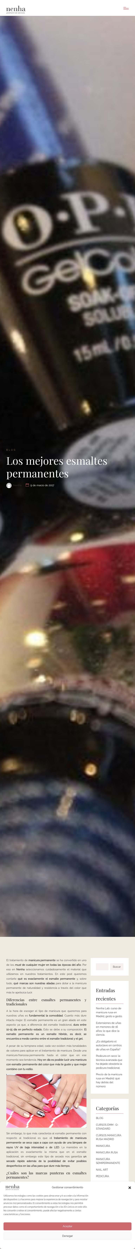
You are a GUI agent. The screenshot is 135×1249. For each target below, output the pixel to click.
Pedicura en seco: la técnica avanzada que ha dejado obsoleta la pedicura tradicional (109, 1061)
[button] (129, 1187)
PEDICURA (102, 1176)
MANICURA (103, 1146)
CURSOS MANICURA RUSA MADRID (108, 1137)
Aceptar (67, 1226)
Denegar (67, 1236)
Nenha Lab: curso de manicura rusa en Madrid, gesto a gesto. (109, 1012)
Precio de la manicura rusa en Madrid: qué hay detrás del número (109, 1080)
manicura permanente (42, 960)
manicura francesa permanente (25, 1055)
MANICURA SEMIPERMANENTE (108, 1161)
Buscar (117, 966)
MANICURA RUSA (107, 1152)
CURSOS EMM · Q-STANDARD (107, 1126)
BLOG (99, 1118)
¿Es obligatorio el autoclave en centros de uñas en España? (109, 1045)
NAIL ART (102, 1169)
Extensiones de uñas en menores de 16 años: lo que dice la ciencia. (108, 1029)
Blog (11, 450)
